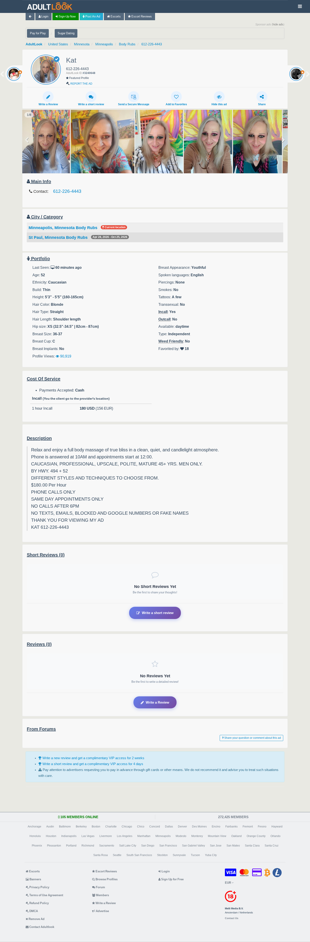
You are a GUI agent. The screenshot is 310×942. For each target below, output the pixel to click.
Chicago (127, 826)
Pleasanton (54, 845)
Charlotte (111, 826)
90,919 (65, 356)
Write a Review (48, 104)
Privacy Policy (39, 887)
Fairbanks (231, 826)
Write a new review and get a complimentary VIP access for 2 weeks (93, 758)
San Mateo (233, 845)
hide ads (278, 24)
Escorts (115, 16)
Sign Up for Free (172, 879)
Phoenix (37, 845)
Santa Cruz (271, 845)
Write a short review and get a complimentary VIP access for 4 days (92, 764)
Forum (100, 887)
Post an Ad (92, 16)
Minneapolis (104, 44)
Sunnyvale (179, 855)
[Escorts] (51, 6)
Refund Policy (39, 903)
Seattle (117, 855)
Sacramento (106, 845)
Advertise (102, 911)
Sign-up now (67, 16)
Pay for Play (38, 33)
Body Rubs (127, 44)
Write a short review (91, 104)
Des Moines (199, 826)
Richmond (87, 845)
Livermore (105, 836)
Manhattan (143, 836)
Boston (96, 826)
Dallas (169, 826)
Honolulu (35, 836)
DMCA (33, 911)
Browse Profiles (106, 879)
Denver (182, 826)
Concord (154, 826)
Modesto (181, 836)
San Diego (147, 845)
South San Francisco (139, 855)
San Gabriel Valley (193, 845)
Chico (140, 826)
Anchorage (34, 826)
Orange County (256, 836)
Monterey (197, 836)
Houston (51, 836)
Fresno (262, 826)
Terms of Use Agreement (46, 895)
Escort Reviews (141, 16)
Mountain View (217, 836)
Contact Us (231, 918)
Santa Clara (252, 845)
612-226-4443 (151, 44)
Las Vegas (87, 836)
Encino (216, 826)
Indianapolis (68, 836)
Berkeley (81, 826)
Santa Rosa (100, 855)
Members (102, 895)
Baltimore (65, 826)
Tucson (195, 855)
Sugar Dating (66, 33)
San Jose (215, 845)
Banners (35, 879)
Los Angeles (124, 836)
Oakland (236, 836)
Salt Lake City (127, 845)
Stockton (162, 855)
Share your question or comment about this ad (252, 737)
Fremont (248, 826)
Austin (50, 826)
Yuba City (211, 855)
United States (58, 44)
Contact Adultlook (41, 926)
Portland (71, 845)
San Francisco (168, 845)
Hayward (277, 826)
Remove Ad (36, 919)
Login (44, 16)
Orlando (275, 836)
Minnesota (81, 44)
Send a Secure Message (133, 104)
